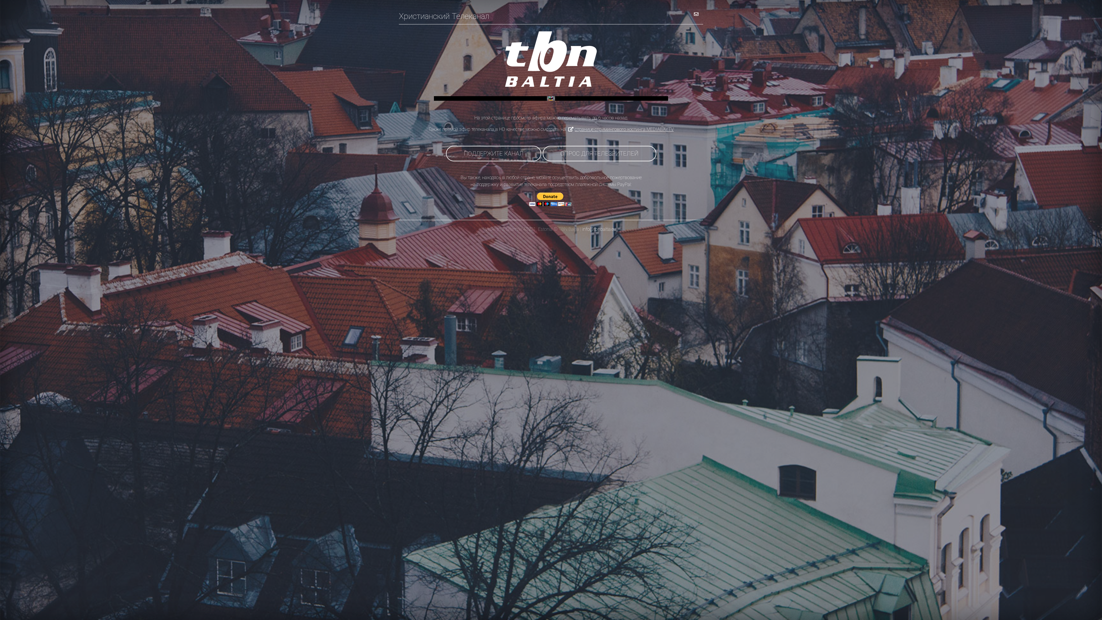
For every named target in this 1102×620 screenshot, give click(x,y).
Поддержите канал (493, 153)
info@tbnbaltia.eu (599, 229)
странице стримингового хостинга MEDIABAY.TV (624, 129)
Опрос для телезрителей (599, 153)
